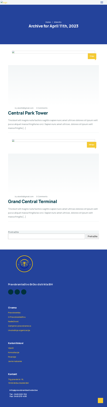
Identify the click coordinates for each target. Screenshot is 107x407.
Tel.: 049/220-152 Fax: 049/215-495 (17, 395)
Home (48, 22)
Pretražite (13, 232)
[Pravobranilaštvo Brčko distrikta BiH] (4, 2)
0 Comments (41, 108)
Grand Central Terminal (32, 201)
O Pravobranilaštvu (17, 317)
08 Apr (91, 145)
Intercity (57, 22)
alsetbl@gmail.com (25, 108)
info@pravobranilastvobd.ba (23, 390)
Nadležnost (13, 321)
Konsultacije (13, 352)
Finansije (12, 356)
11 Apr (92, 56)
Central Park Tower (28, 113)
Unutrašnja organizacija (19, 330)
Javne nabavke (15, 361)
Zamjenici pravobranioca (19, 325)
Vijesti (11, 348)
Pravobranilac (14, 312)
